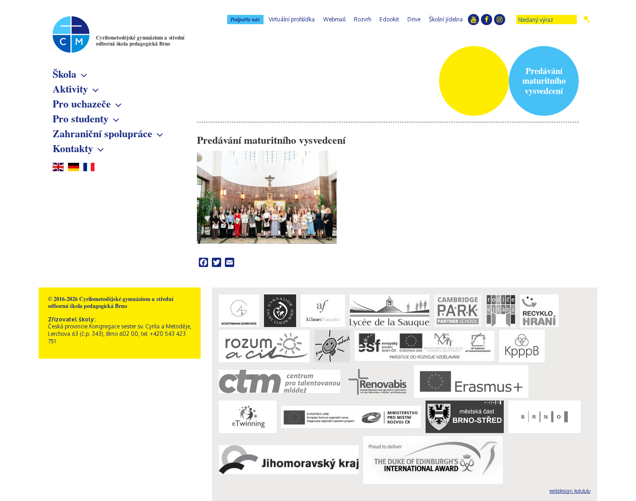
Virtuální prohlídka (292, 19)
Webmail (334, 19)
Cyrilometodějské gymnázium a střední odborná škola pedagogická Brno (140, 40)
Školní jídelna (446, 19)
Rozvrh (362, 19)
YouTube (473, 19)
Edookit (389, 19)
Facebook (486, 19)
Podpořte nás (245, 19)
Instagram (499, 19)
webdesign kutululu (569, 491)
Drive (413, 19)
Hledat (587, 19)
